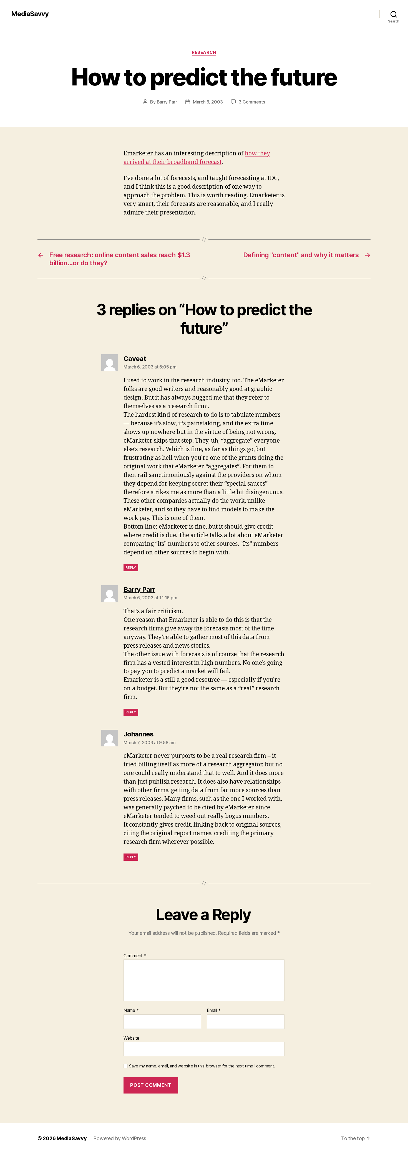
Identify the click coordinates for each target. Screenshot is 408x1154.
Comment (135, 955)
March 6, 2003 (208, 102)
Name (131, 1010)
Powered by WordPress (119, 1138)
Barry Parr (167, 102)
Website (131, 1038)
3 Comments (252, 102)
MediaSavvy (30, 14)
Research (204, 52)
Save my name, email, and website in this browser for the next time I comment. (202, 1066)
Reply (130, 567)
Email (214, 1010)
